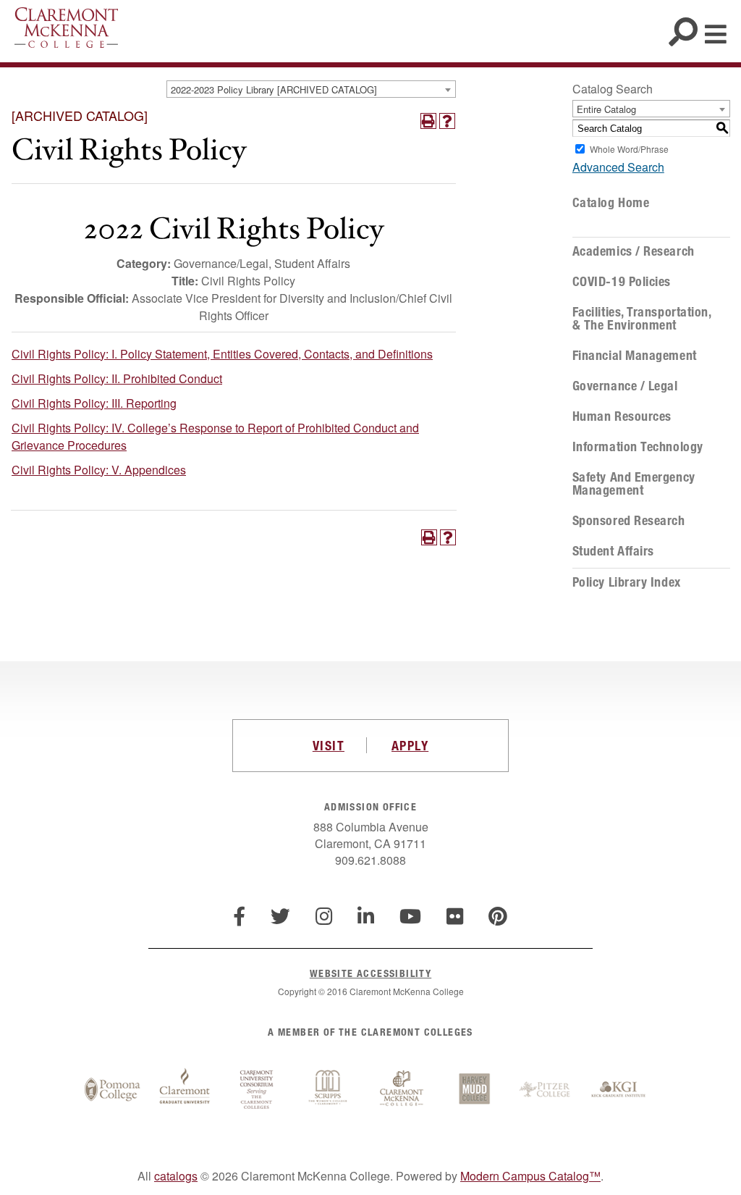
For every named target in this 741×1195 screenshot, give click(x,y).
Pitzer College (546, 1090)
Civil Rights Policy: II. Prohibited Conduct (117, 378)
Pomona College (112, 1090)
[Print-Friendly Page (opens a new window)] (428, 121)
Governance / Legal (625, 386)
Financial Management (634, 355)
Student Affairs (613, 551)
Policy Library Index (626, 582)
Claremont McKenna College (66, 27)
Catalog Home (610, 203)
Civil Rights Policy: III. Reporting (94, 403)
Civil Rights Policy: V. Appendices (99, 469)
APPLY (409, 745)
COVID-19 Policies (621, 281)
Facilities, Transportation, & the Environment (641, 318)
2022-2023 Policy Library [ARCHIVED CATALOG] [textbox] (274, 89)
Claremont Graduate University (184, 1090)
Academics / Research (633, 251)
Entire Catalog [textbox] (606, 109)
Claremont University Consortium (257, 1090)
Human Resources (622, 416)
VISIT (328, 745)
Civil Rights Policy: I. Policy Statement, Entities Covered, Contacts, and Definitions (222, 353)
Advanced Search (618, 167)
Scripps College (329, 1090)
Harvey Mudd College (474, 1090)
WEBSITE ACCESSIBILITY (370, 973)
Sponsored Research (628, 520)
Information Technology (637, 447)
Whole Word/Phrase (629, 149)
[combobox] (311, 89)
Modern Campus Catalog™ (530, 1175)
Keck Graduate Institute (619, 1090)
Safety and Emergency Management (633, 484)
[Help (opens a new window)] (447, 121)
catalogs (176, 1175)
